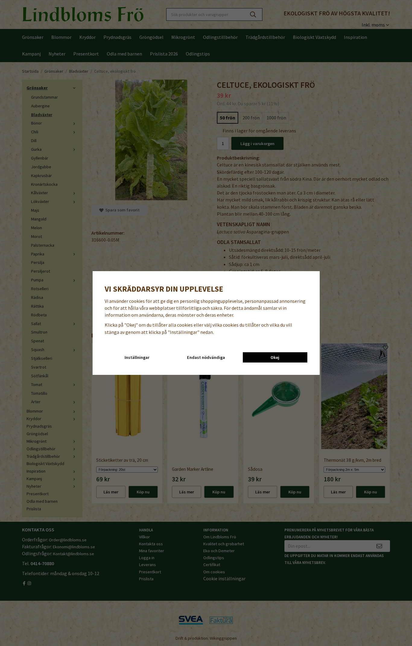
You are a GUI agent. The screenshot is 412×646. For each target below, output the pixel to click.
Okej (275, 357)
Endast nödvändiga (206, 357)
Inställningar (137, 357)
